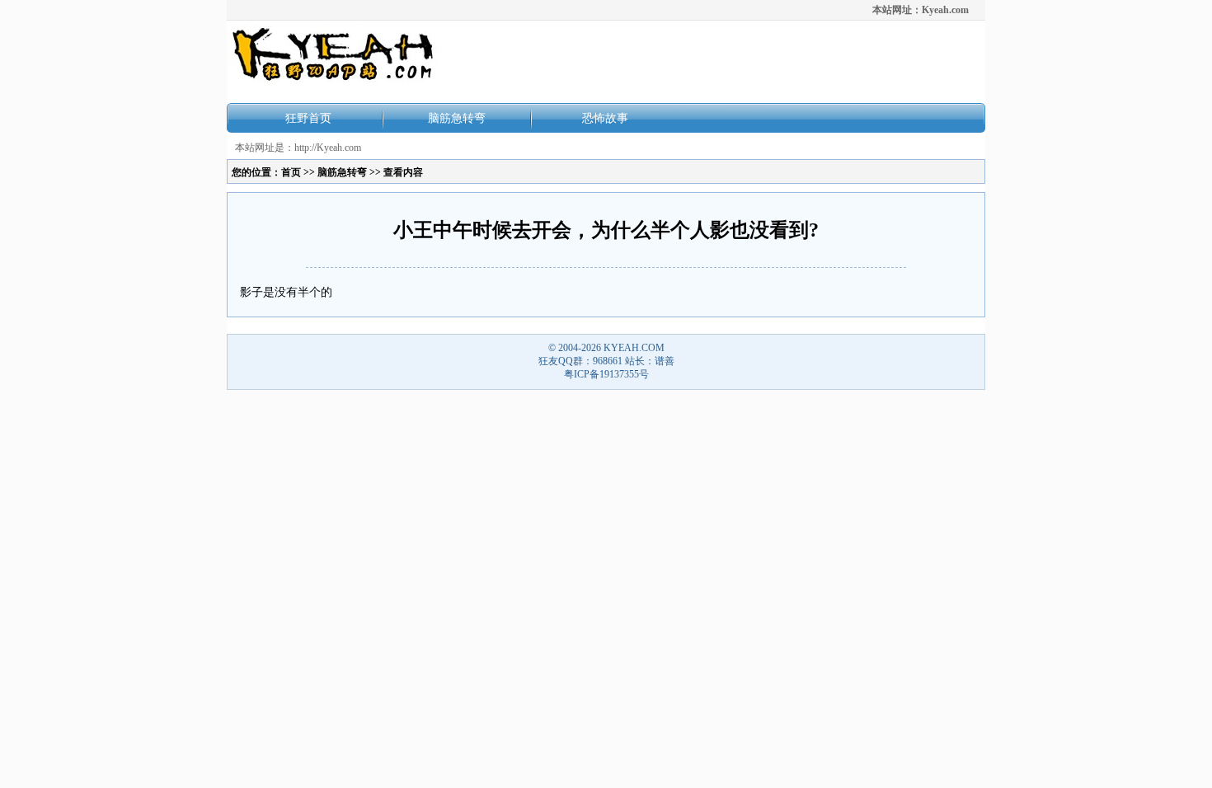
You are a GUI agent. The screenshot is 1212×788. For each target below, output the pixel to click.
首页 (291, 172)
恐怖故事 (605, 117)
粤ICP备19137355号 (606, 374)
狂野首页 (308, 117)
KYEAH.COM (634, 348)
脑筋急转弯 (457, 117)
